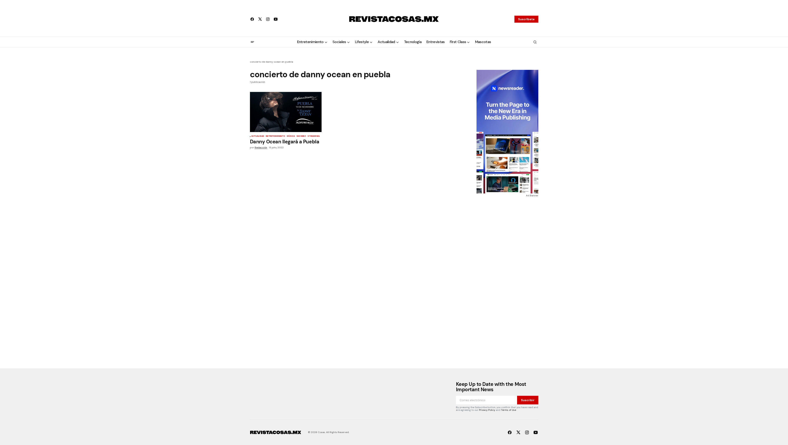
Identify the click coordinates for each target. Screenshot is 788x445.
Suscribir (527, 400)
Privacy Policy (487, 410)
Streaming (314, 136)
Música (291, 136)
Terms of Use (508, 410)
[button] (252, 42)
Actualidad (257, 136)
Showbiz (301, 136)
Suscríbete (526, 19)
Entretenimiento (275, 136)
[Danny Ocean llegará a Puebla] (286, 112)
